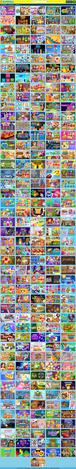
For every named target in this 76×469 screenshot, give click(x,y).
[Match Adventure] (38, 308)
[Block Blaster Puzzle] (23, 443)
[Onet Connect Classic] (53, 29)
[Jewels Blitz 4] (53, 20)
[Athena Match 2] (38, 145)
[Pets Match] (8, 452)
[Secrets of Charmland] (23, 222)
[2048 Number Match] (38, 337)
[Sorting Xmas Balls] (38, 135)
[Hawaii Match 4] (38, 106)
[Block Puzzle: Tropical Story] (68, 347)
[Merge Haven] (38, 29)
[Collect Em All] (68, 404)
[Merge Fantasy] (38, 154)
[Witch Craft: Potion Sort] (8, 222)
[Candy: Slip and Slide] (23, 395)
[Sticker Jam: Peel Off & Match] (68, 289)
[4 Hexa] (8, 135)
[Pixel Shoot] (53, 174)
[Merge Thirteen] (8, 385)
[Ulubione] (74, 2)
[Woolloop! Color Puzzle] (8, 49)
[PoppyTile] (68, 395)
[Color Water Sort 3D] (53, 279)
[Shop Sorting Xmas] (38, 260)
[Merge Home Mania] (38, 241)
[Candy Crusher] (23, 318)
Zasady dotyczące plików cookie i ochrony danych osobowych (36, 468)
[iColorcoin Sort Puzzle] (38, 222)
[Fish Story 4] (53, 116)
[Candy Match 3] (8, 241)
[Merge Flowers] (23, 433)
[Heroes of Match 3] (23, 116)
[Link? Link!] (53, 366)
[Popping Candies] (53, 289)
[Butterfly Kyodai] (68, 20)
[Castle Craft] (23, 29)
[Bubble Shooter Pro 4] (53, 260)
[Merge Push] (68, 385)
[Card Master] (8, 308)
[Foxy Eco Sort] (68, 327)
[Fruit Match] (23, 10)
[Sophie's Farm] (38, 385)
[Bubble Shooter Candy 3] (23, 385)
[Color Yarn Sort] (68, 337)
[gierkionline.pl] (7, 1)
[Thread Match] (68, 68)
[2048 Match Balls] (23, 97)
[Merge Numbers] (38, 433)
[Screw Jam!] (8, 375)
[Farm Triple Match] (8, 164)
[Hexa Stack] (8, 29)
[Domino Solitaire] (53, 385)
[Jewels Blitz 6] (53, 10)
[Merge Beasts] (53, 443)
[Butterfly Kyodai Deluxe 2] (8, 395)
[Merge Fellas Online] (8, 279)
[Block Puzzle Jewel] (8, 193)
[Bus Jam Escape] (53, 202)
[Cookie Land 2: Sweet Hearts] (8, 10)
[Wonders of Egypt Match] (23, 174)
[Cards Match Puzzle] (38, 443)
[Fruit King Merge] (38, 212)
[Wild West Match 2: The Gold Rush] (38, 68)
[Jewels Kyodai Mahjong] (8, 443)
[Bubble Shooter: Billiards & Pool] (53, 145)
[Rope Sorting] (68, 443)
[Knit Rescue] (23, 423)
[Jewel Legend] (53, 308)
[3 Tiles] (38, 347)
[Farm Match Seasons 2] (8, 289)
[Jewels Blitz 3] (53, 106)
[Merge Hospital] (23, 375)
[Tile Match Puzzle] (68, 116)
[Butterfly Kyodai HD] (38, 174)
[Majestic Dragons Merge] (23, 337)
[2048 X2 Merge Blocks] (8, 78)
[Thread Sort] (23, 106)
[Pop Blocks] (53, 375)
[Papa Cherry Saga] (38, 423)
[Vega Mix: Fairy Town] (68, 58)
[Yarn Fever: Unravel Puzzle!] (68, 212)
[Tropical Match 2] (68, 202)
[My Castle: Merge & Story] (53, 58)
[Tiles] (23, 202)
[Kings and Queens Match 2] (38, 78)
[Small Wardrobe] (38, 231)
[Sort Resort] (8, 318)
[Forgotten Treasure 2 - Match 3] (38, 250)
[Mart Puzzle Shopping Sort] (68, 241)
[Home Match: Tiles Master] (53, 347)
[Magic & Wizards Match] (53, 222)
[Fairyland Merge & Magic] (68, 39)
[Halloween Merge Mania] (68, 433)
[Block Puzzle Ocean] (68, 318)
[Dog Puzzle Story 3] (68, 298)
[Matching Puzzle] (38, 414)
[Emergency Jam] (38, 289)
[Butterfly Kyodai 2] (8, 347)
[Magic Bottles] (23, 39)
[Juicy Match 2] (68, 135)
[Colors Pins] (68, 145)
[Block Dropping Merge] (38, 126)
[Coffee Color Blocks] (53, 39)
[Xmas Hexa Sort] (53, 250)
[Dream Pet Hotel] (53, 231)
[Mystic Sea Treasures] (8, 87)
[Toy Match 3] (53, 298)
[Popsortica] (53, 395)
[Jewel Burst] (38, 298)
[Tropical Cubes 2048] (68, 375)
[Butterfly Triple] (38, 404)
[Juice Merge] (53, 97)
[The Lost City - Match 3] (8, 260)
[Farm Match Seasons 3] (38, 279)
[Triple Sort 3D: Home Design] (68, 452)
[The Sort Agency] (38, 356)
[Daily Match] (68, 356)
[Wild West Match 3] (53, 135)
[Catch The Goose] (23, 404)
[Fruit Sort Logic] (23, 20)
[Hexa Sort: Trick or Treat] (38, 193)
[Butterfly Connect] (53, 433)
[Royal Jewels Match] (8, 270)
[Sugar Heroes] (8, 58)
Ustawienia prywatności (54, 468)
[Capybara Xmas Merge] (53, 404)
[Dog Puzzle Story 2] (68, 193)
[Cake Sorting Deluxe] (68, 154)
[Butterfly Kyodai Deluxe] (23, 126)
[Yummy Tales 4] (8, 68)
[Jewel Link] (8, 231)
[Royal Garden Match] (8, 366)
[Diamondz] (68, 423)
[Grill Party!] (38, 462)
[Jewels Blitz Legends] (68, 174)
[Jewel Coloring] (8, 116)
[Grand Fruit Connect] (8, 356)
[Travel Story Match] (68, 250)
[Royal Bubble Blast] (23, 356)
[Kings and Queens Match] (23, 183)
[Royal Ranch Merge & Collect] (68, 183)
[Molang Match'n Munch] (8, 433)
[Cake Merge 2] (68, 78)
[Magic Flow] (53, 183)
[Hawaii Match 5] (68, 126)
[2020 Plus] (23, 135)
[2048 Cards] (23, 366)
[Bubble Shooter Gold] (8, 404)
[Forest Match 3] (68, 97)
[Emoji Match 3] (38, 452)
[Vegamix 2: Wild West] (68, 29)
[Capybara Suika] (53, 318)
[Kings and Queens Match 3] (23, 145)
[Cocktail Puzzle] (23, 78)
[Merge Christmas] (8, 414)
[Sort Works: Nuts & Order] (53, 78)
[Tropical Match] (8, 298)
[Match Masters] (53, 193)
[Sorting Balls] (8, 126)
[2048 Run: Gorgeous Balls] (8, 327)
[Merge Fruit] (8, 154)
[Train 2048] (68, 270)
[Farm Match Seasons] (38, 318)
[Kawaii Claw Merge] (23, 270)
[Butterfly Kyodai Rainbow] (23, 193)
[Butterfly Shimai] (8, 174)
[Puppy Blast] (53, 126)
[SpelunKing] (68, 260)
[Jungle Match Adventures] (38, 164)
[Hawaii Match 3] (23, 279)
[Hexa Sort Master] (53, 337)
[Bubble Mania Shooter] (8, 423)
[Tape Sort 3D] (53, 87)
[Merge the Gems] (23, 241)
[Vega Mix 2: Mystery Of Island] (8, 97)
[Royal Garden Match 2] (23, 298)
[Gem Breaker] (53, 423)
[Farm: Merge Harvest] (23, 154)
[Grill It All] (68, 414)
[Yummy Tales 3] (38, 58)
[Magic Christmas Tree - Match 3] (68, 87)
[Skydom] (38, 10)
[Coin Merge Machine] (53, 68)
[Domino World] (8, 337)
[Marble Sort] (53, 49)
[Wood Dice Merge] (23, 260)
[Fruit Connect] (23, 49)
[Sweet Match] (8, 20)
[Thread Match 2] (68, 231)
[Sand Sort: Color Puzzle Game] (68, 106)
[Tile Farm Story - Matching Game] (68, 308)
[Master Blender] (53, 154)
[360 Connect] (68, 279)
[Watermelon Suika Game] (38, 395)
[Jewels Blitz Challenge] (68, 222)
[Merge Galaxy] (23, 289)
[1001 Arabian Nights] (23, 68)
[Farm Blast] (38, 202)
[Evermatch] (53, 452)
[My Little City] (8, 145)
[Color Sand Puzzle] (23, 452)
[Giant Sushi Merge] (8, 250)
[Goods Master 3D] (38, 97)
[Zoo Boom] (8, 39)
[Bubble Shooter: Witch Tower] (38, 270)
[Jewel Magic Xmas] (38, 375)
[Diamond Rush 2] (23, 347)
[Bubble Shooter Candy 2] (68, 366)
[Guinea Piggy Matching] (53, 212)
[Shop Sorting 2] (53, 270)
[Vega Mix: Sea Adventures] (23, 164)
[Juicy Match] (38, 87)
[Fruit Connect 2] (23, 327)
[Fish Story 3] (23, 250)
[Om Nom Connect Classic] (8, 212)
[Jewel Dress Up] (53, 327)
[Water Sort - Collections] (23, 231)
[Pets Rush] (53, 414)
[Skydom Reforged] (38, 39)
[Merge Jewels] (38, 366)
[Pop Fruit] (68, 10)
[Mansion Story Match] (23, 87)
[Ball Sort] (38, 49)
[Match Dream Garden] (53, 241)
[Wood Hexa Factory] (38, 183)
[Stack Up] (23, 308)
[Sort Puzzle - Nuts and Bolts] (23, 414)
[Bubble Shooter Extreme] (8, 183)
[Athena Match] (8, 106)
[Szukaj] (48, 2)
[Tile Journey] (23, 58)
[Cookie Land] (53, 164)
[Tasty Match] (38, 327)
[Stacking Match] (8, 202)
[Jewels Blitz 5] (38, 20)
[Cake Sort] (23, 212)
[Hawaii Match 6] (38, 116)
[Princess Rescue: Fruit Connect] (68, 49)
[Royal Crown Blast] (53, 356)
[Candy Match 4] (68, 164)
